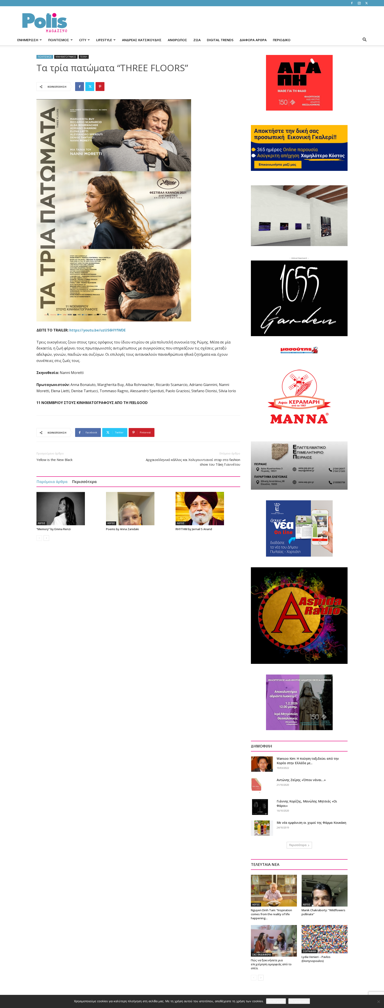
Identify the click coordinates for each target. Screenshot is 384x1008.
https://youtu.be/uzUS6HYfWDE (97, 330)
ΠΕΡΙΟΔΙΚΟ (281, 40)
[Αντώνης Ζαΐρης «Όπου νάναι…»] (256, 785)
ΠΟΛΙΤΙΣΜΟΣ (58, 40)
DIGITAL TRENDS (220, 40)
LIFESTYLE (104, 40)
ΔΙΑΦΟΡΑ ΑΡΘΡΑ (253, 40)
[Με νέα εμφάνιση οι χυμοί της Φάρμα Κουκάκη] (262, 828)
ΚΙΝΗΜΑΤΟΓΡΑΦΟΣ (66, 56)
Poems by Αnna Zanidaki (122, 529)
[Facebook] (351, 3)
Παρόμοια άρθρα (52, 481)
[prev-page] (39, 538)
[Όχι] (378, 1001)
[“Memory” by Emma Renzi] (68, 508)
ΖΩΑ (197, 40)
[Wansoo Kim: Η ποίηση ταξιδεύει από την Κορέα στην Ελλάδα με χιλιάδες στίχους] (262, 764)
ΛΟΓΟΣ (41, 523)
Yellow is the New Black (54, 459)
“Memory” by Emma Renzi (53, 529)
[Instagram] (359, 3)
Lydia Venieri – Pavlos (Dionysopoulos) (316, 959)
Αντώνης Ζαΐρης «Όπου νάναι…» (301, 780)
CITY (82, 40)
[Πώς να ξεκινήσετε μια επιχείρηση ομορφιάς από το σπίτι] (274, 941)
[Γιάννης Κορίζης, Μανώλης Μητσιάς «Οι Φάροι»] (260, 807)
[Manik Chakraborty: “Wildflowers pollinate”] (325, 890)
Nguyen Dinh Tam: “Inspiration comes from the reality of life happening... (271, 914)
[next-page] (46, 538)
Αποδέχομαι (276, 1001)
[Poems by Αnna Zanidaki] (138, 508)
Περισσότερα (84, 481)
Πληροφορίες (299, 1001)
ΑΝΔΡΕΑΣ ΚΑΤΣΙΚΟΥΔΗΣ (142, 40)
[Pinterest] (100, 86)
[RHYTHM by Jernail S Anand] (208, 508)
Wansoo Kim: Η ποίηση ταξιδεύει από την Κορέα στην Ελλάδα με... (308, 760)
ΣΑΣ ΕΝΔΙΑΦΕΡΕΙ (261, 954)
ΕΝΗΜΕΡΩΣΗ (27, 40)
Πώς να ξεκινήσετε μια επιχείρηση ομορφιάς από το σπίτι (271, 964)
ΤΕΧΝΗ (83, 56)
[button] (364, 40)
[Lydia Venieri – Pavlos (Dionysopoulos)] (325, 939)
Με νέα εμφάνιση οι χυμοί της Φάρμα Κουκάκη (311, 822)
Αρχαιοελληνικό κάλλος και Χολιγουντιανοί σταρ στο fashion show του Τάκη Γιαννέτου (193, 462)
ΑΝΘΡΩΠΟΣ (177, 40)
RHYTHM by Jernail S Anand (194, 529)
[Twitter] (366, 3)
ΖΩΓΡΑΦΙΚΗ (309, 951)
